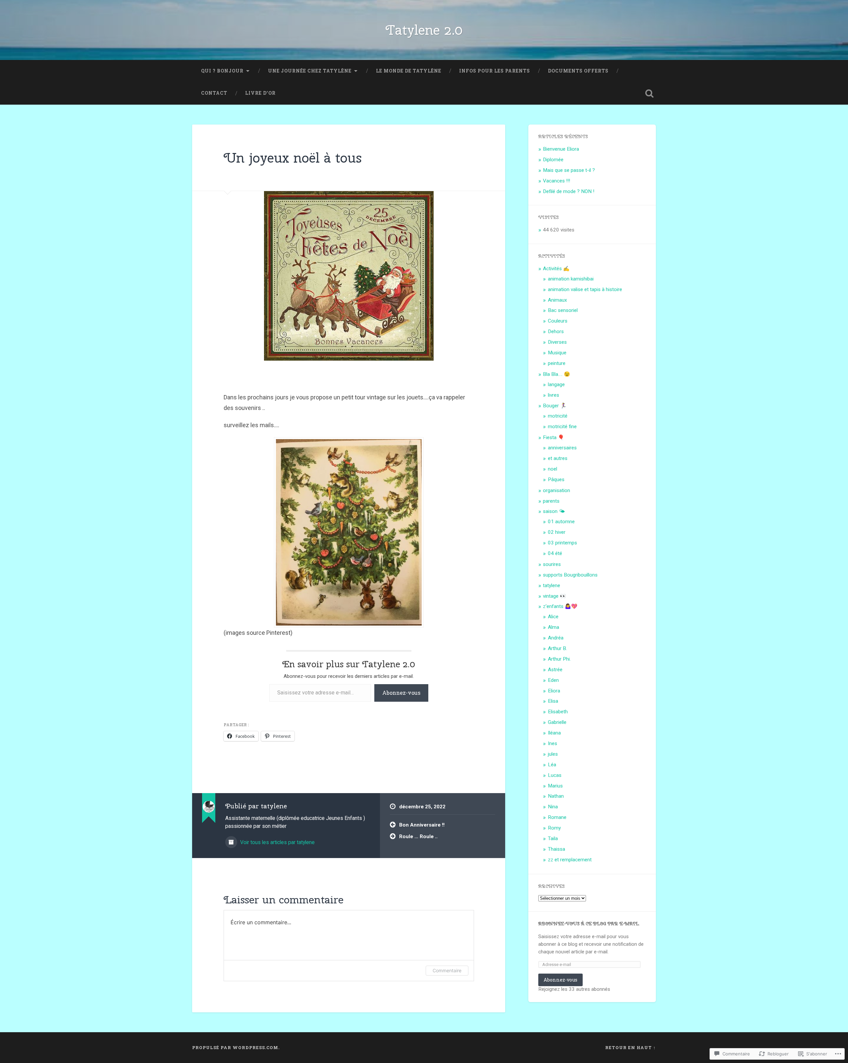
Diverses (557, 342)
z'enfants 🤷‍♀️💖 (560, 606)
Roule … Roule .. (418, 836)
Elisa (553, 701)
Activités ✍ (556, 269)
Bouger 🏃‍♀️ (554, 406)
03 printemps (562, 543)
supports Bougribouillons (570, 575)
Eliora (554, 691)
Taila (553, 838)
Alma (553, 627)
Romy (554, 828)
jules (553, 754)
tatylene (551, 585)
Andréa (555, 638)
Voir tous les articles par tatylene (277, 842)
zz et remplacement (570, 860)
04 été (555, 553)
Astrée (555, 670)
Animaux (557, 300)
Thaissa (556, 849)
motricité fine (562, 427)
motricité (557, 416)
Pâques (556, 479)
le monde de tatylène (408, 71)
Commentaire (447, 970)
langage (556, 384)
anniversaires (562, 448)
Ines (552, 743)
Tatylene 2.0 (424, 30)
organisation (556, 490)
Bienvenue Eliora (561, 149)
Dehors (556, 331)
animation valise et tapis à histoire (585, 289)
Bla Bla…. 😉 (556, 374)
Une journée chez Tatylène (309, 71)
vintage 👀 (554, 596)
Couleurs (557, 321)
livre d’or (260, 93)
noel (552, 469)
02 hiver (556, 532)
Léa (552, 765)
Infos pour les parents (494, 71)
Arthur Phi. (559, 659)
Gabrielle (557, 722)
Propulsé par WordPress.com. (236, 1047)
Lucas (554, 775)
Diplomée (553, 160)
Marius (555, 786)
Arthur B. (557, 648)
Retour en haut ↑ (630, 1047)
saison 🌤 (554, 511)
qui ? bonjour (222, 71)
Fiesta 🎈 (553, 437)
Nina (553, 807)
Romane (557, 817)
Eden (553, 680)
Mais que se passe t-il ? (569, 170)
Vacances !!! (556, 181)
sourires (552, 564)
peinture (556, 363)
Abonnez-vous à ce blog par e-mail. (589, 924)
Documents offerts (578, 71)
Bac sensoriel (563, 310)
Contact (214, 93)
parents (551, 501)
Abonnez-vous (401, 692)
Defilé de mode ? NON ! (568, 191)
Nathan (556, 796)
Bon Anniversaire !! (422, 825)
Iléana (554, 733)
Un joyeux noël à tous (293, 158)
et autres (557, 458)
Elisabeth (558, 712)
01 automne (561, 522)
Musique (557, 353)
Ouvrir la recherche (649, 93)
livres (553, 395)
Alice (553, 617)
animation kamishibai (571, 279)
